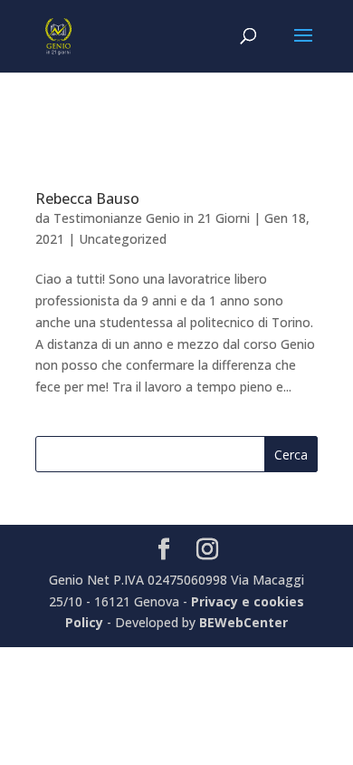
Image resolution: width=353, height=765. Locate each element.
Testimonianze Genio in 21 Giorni (151, 218)
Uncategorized (123, 238)
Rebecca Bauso (87, 198)
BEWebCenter (243, 622)
